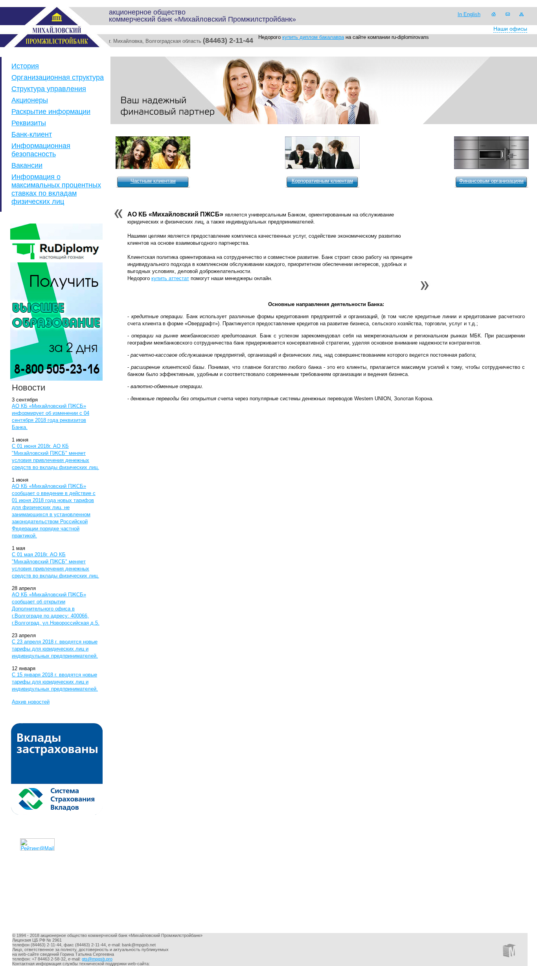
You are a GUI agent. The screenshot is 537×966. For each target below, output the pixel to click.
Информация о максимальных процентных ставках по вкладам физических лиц (56, 189)
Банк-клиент (31, 134)
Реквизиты (28, 123)
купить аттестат (170, 278)
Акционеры (29, 100)
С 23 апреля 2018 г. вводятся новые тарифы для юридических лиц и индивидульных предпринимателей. (55, 649)
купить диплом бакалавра (313, 37)
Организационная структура (57, 77)
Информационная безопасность (40, 150)
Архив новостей (31, 702)
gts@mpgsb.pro (97, 959)
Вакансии (26, 165)
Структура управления (48, 89)
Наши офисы (510, 29)
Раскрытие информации (50, 111)
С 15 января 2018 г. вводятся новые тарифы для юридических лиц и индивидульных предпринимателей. (55, 682)
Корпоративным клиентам (322, 181)
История (25, 66)
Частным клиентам (153, 181)
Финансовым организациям (491, 181)
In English (469, 14)
